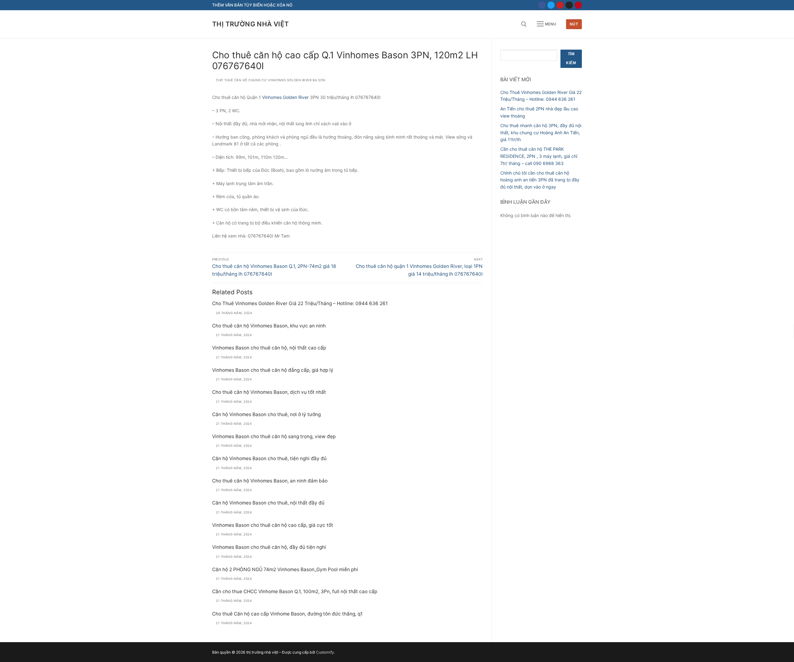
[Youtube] (560, 5)
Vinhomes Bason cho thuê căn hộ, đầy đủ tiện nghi (269, 547)
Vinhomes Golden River (285, 97)
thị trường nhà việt (250, 24)
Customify (325, 652)
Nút (574, 24)
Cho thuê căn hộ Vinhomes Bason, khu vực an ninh (269, 326)
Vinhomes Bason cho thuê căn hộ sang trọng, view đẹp (274, 436)
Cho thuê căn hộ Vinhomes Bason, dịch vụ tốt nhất (269, 392)
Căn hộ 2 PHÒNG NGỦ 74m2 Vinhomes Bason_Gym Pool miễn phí (285, 569)
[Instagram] (569, 5)
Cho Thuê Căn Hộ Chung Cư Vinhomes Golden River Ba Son (270, 80)
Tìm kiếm (571, 58)
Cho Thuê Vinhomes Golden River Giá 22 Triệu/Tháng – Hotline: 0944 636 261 (300, 303)
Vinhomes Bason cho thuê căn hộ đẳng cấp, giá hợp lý (272, 370)
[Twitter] (551, 5)
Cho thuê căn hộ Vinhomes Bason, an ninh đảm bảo (270, 481)
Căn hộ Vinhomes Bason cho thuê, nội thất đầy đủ (268, 503)
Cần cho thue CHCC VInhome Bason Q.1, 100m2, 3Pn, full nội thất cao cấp (294, 591)
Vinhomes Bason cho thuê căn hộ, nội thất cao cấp (269, 348)
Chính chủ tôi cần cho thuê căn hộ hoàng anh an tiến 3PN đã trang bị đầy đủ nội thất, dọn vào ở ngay (539, 179)
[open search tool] (524, 24)
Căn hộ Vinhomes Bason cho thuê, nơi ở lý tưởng (266, 414)
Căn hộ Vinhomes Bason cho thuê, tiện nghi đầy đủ (269, 458)
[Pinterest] (578, 5)
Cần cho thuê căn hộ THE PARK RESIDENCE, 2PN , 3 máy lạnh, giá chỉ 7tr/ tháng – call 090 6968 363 (538, 156)
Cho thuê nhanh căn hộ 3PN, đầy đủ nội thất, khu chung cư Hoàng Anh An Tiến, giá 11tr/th (540, 132)
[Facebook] (541, 5)
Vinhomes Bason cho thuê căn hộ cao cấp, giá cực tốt (272, 525)
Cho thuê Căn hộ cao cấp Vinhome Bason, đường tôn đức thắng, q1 (287, 614)
